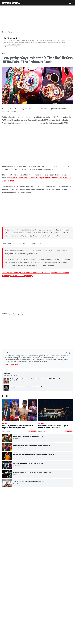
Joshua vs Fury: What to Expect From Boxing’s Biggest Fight (28, 481)
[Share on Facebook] (18, 314)
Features (5, 423)
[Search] (66, 3)
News (10, 32)
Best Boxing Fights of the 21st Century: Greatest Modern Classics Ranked (32, 472)
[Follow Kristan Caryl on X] (67, 353)
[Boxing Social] (11, 3)
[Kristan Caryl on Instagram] (69, 353)
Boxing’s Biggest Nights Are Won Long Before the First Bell (28, 436)
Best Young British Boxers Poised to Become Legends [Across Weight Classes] (17, 426)
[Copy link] (9, 314)
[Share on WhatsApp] (22, 314)
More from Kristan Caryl (12, 47)
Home (4, 32)
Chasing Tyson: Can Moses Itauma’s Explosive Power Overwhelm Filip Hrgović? (53, 426)
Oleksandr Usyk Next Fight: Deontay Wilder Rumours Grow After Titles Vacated (33, 454)
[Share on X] (14, 314)
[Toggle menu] (71, 3)
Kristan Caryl (9, 353)
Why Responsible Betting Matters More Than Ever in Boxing (28, 463)
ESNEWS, (16, 186)
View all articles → (12, 365)
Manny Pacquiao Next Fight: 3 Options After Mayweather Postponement (31, 445)
